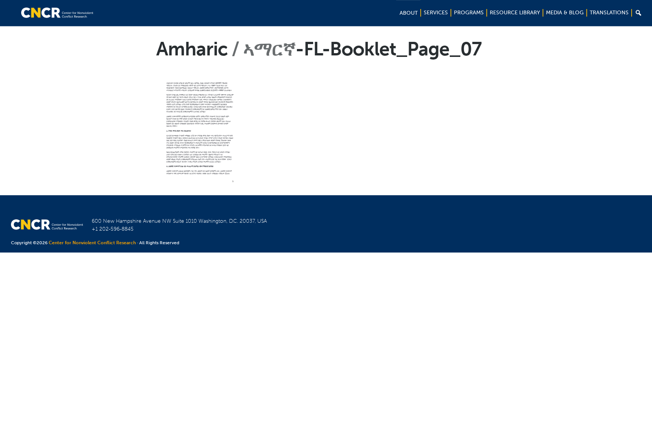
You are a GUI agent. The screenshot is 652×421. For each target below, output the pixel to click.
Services (436, 12)
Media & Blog (565, 12)
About (409, 13)
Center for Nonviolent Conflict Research (92, 242)
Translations (609, 12)
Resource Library (515, 12)
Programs (469, 12)
